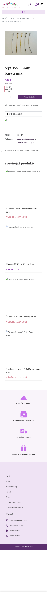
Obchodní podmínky (13, 502)
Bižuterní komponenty (21, 18)
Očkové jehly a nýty (11, 22)
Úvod (8, 476)
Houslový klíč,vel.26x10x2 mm (20, 264)
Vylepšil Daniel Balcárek (24, 547)
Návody (9, 492)
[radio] (9, 89)
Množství (8, 83)
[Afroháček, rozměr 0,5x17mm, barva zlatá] (23, 347)
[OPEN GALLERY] (21, 43)
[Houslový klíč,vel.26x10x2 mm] (23, 243)
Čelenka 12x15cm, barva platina (21, 316)
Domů (4, 18)
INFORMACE (15, 114)
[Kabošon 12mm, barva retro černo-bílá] (23, 187)
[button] (23, 114)
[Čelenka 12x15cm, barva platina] (23, 295)
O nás (8, 497)
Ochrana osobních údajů (14, 508)
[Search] (23, 12)
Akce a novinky (11, 487)
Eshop (8, 481)
